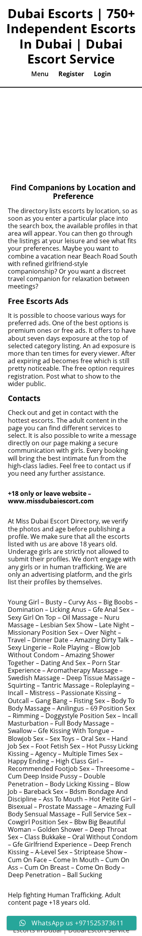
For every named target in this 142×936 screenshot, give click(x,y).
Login (102, 73)
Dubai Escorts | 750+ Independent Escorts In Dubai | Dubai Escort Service (71, 36)
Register (71, 73)
